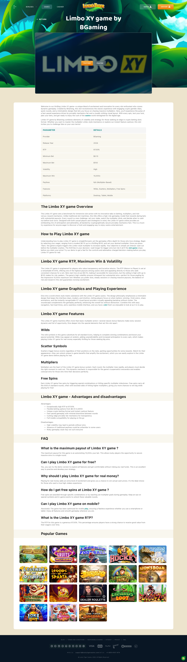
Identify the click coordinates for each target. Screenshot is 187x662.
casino (88, 115)
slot (105, 305)
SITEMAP (109, 639)
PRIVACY (117, 639)
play (86, 509)
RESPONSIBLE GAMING (95, 639)
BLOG (63, 639)
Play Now (87, 63)
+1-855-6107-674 (113, 652)
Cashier (60, 7)
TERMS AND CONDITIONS (76, 639)
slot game (133, 248)
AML (124, 639)
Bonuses (29, 7)
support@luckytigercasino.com (87, 652)
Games (47, 7)
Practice (100, 63)
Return (42, 19)
